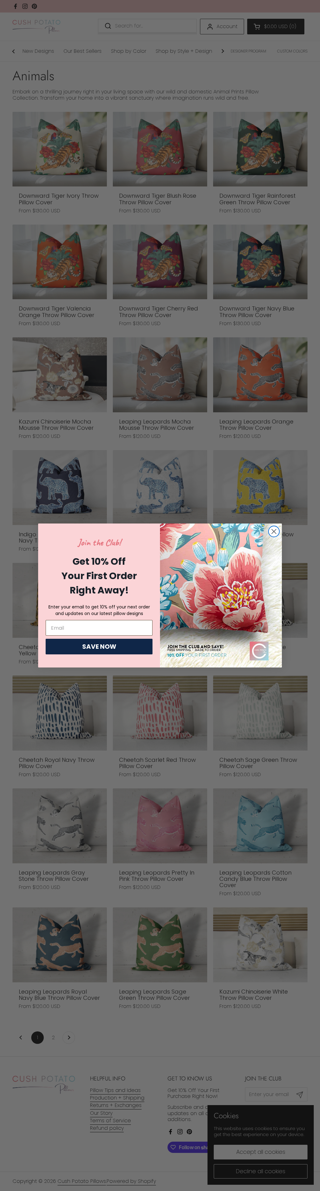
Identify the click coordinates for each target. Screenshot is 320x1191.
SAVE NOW (99, 646)
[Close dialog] (273, 531)
